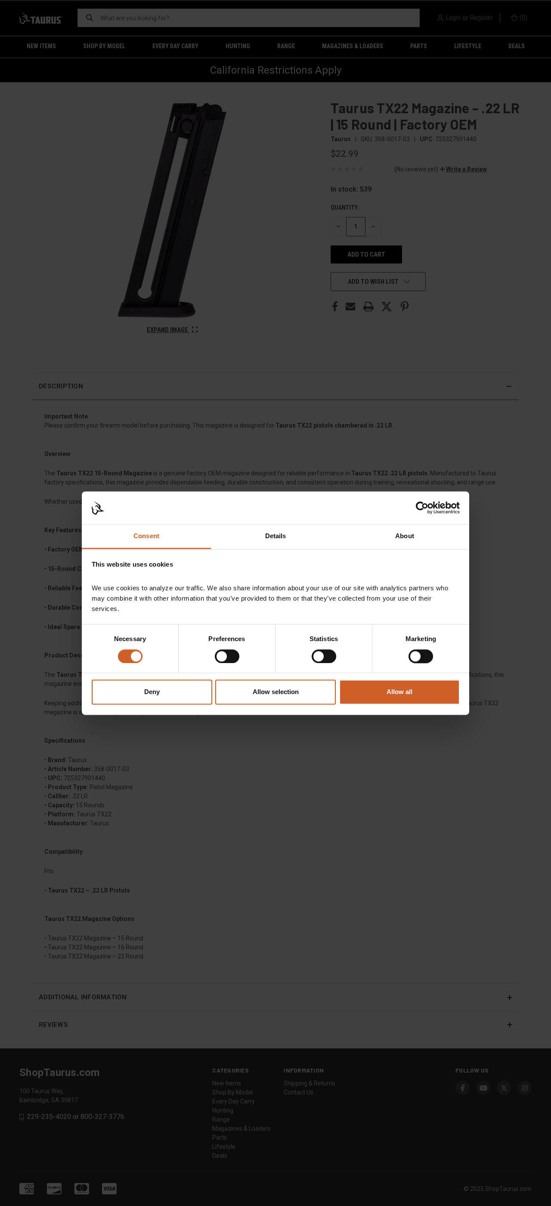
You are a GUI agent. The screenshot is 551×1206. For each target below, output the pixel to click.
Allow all (399, 692)
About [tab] (404, 536)
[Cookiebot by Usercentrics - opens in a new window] (422, 507)
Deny (152, 692)
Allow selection (276, 692)
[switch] (227, 656)
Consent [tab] (146, 536)
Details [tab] (275, 536)
